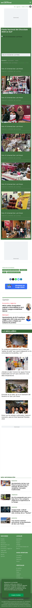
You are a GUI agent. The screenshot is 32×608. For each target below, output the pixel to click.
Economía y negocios (9, 303)
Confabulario (19, 577)
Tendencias (4, 552)
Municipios (3, 546)
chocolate (23, 269)
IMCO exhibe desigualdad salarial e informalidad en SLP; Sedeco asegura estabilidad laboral (13, 308)
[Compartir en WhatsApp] (16, 279)
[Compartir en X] (13, 279)
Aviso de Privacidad (18, 589)
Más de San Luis (5, 544)
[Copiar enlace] (21, 279)
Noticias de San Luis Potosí (10, 269)
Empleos (18, 557)
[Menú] (30, 2)
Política (3, 540)
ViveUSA (18, 574)
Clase (17, 572)
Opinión (5, 300)
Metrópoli (4, 60)
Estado (2, 539)
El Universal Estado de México (22, 547)
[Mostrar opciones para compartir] (30, 7)
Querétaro (19, 539)
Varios (17, 561)
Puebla (18, 542)
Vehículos (18, 559)
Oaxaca (18, 540)
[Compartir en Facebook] (10, 279)
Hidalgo (18, 544)
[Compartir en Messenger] (18, 279)
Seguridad (3, 550)
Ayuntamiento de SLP (13, 272)
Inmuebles (19, 555)
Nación (2, 554)
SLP (4, 272)
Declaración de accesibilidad (16, 599)
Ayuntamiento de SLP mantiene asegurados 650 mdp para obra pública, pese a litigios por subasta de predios (13, 320)
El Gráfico (19, 568)
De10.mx (18, 570)
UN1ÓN (18, 576)
